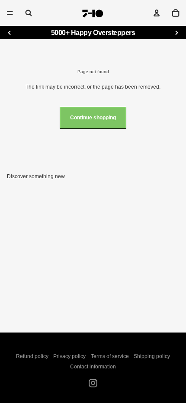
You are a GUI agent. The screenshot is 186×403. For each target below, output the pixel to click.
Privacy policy (69, 356)
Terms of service (110, 356)
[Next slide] (176, 32)
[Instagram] (93, 383)
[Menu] (10, 13)
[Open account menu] (156, 12)
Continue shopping (93, 118)
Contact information (93, 367)
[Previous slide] (9, 32)
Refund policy (32, 356)
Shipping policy (152, 356)
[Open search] (28, 12)
